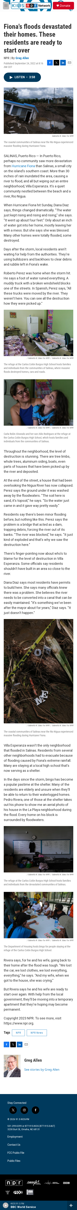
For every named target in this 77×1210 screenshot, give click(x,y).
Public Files (13, 1161)
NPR (18, 1032)
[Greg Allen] (12, 1066)
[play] (5, 1205)
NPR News (37, 1032)
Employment (15, 1136)
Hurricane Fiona (23, 166)
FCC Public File (15, 1152)
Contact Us (13, 1144)
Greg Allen (22, 58)
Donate (65, 5)
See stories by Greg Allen (41, 1069)
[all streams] (72, 1205)
